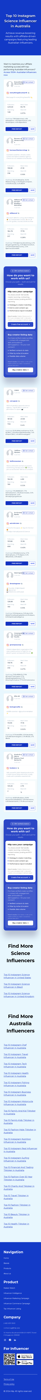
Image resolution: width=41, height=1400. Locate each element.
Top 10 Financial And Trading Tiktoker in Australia (18, 1169)
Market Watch (9, 1288)
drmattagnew (15, 583)
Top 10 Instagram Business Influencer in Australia (17, 1093)
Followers (10, 105)
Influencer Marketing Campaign (16, 1298)
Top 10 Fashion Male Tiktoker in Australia (20, 1131)
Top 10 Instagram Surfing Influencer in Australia (16, 1159)
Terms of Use (9, 1379)
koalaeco (13, 768)
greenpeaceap (15, 645)
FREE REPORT (17, 129)
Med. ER (23, 110)
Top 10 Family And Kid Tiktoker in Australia (20, 1112)
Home (6, 1258)
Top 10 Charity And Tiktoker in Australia (19, 1187)
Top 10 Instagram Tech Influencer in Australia (15, 1065)
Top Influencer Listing (12, 1309)
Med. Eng (10, 110)
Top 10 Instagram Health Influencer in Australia (16, 1074)
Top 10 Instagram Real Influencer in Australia (20, 1150)
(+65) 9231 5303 (9, 1323)
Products (7, 1268)
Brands (6, 1263)
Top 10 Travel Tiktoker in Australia (16, 1197)
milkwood (13, 213)
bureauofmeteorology (18, 150)
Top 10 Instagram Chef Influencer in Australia (15, 1046)
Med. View (24, 105)
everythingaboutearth (18, 93)
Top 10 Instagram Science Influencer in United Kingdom (19, 995)
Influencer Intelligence (13, 1293)
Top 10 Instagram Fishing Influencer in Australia (16, 1084)
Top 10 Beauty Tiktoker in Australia (16, 1216)
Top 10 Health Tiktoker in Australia (16, 1225)
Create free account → (20, 324)
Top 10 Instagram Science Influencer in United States (17, 976)
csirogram (14, 401)
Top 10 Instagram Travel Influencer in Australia (16, 1056)
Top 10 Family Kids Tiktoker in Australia (19, 1122)
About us (7, 1274)
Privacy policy (9, 1384)
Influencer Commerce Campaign (17, 1304)
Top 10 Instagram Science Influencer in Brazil (17, 985)
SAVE (32, 129)
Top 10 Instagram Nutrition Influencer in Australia (17, 1140)
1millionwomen (15, 461)
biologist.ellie (15, 707)
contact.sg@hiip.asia (12, 1328)
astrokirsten (14, 523)
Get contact (29, 82)
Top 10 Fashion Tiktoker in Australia (17, 1206)
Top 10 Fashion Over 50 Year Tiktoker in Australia (18, 1178)
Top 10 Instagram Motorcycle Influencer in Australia (18, 1103)
